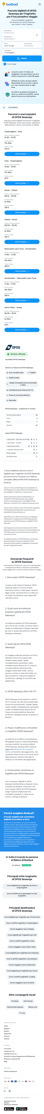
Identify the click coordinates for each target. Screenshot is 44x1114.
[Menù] (40, 4)
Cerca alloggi (11, 64)
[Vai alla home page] (10, 4)
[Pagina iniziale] (4, 108)
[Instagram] (5, 1091)
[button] (37, 35)
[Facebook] (10, 1091)
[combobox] (22, 32)
